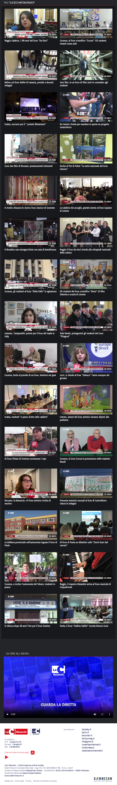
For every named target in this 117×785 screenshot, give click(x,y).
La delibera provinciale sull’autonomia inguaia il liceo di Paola (31, 544)
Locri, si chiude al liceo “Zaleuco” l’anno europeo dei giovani (84, 376)
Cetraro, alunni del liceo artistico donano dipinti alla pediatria (84, 418)
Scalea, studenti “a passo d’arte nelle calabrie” (26, 417)
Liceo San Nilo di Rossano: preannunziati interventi (29, 166)
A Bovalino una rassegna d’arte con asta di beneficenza (30, 249)
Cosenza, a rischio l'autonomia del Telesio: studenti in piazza (30, 585)
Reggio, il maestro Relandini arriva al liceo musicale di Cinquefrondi (85, 585)
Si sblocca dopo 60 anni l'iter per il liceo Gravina (27, 626)
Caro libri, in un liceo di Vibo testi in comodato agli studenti (84, 84)
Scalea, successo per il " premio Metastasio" (25, 124)
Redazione (9, 781)
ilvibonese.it (88, 747)
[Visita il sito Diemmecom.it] (103, 783)
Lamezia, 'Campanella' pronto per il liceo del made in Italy (30, 335)
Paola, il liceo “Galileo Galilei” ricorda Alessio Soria (84, 626)
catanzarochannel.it (92, 750)
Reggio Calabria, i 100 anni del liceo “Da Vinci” (26, 40)
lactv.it (85, 732)
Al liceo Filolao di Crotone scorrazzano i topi (25, 458)
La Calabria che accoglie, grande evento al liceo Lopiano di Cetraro (86, 209)
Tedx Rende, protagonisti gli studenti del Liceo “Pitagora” (81, 335)
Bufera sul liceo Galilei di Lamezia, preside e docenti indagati (29, 84)
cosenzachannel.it (91, 744)
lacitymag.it (88, 738)
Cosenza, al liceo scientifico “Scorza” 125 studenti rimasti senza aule (83, 42)
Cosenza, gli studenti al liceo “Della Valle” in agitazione (31, 291)
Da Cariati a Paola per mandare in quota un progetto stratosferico (84, 125)
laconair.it (87, 735)
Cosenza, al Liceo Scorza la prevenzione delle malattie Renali (85, 460)
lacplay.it (86, 729)
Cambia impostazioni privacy (45, 781)
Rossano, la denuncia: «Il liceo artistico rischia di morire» (28, 502)
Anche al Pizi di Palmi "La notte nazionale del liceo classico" (84, 167)
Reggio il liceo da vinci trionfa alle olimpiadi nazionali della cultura (85, 251)
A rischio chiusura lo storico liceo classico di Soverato (30, 207)
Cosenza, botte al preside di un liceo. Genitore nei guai (30, 375)
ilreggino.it (88, 741)
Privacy (29, 781)
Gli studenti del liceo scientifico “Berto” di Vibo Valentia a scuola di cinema (82, 293)
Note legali (19, 781)
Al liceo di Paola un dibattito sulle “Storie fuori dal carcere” (84, 544)
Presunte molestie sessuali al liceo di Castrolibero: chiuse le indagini (83, 502)
